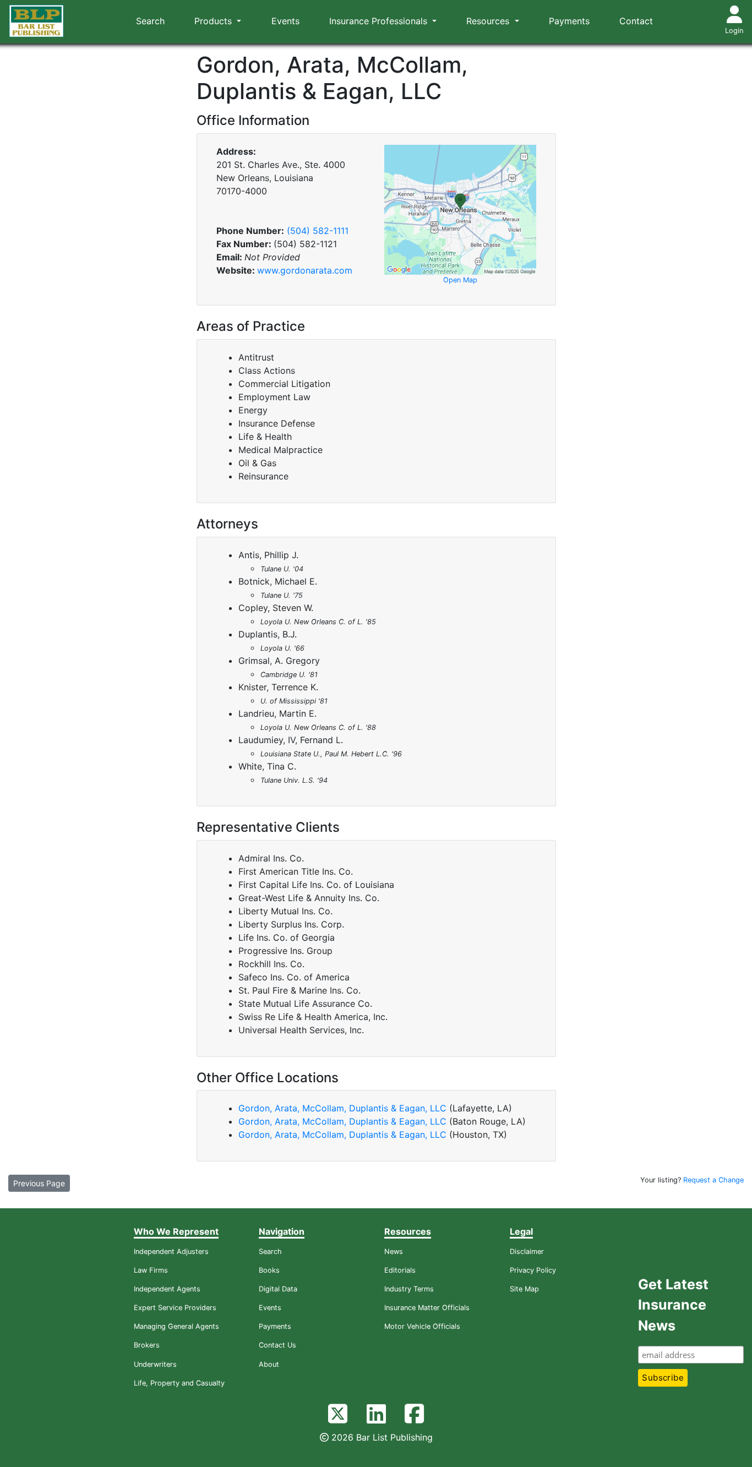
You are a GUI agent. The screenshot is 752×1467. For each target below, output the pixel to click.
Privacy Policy (533, 1270)
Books (269, 1270)
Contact (636, 20)
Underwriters (155, 1364)
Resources (489, 20)
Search (150, 20)
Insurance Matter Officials (427, 1308)
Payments (569, 20)
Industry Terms (409, 1289)
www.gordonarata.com (304, 270)
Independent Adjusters (171, 1251)
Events (285, 20)
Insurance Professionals (379, 20)
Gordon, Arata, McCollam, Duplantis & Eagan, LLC (342, 1108)
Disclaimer (527, 1251)
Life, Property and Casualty (179, 1383)
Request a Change (713, 1180)
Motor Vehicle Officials (422, 1326)
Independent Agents (167, 1289)
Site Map (524, 1289)
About (269, 1364)
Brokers (147, 1345)
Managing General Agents (176, 1326)
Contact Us (277, 1345)
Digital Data (278, 1289)
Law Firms (151, 1270)
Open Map (460, 280)
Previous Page (39, 1183)
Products (214, 20)
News (393, 1251)
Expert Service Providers (175, 1308)
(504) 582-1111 (317, 230)
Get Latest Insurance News (673, 1305)
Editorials (400, 1270)
